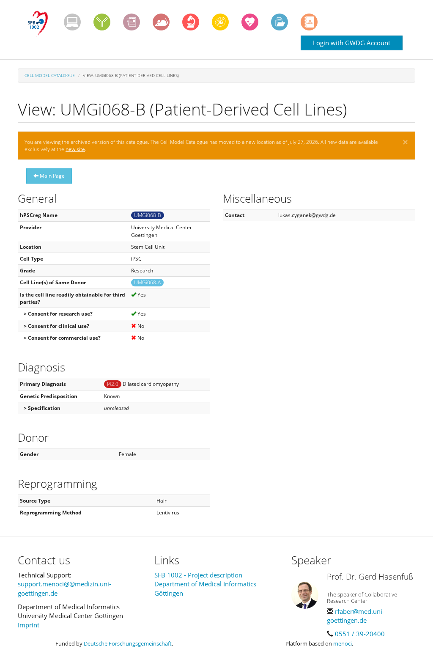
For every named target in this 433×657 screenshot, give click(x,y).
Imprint (28, 625)
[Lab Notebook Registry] (131, 22)
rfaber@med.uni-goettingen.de (355, 615)
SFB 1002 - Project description (198, 575)
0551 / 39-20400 (360, 634)
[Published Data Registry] (72, 22)
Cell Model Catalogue (50, 75)
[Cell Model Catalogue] (220, 22)
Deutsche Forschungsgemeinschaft (128, 643)
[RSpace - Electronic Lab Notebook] (309, 22)
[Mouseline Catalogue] (161, 22)
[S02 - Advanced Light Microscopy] (191, 22)
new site (75, 149)
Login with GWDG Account (351, 42)
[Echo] (250, 22)
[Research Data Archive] (279, 22)
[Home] (41, 24)
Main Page (51, 175)
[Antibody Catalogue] (102, 22)
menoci (342, 643)
